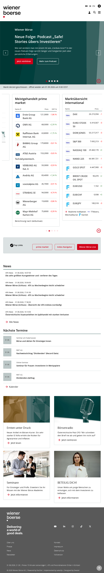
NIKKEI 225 (69, 158)
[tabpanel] (52, 52)
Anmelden (89, 12)
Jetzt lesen (16, 442)
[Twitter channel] (90, 526)
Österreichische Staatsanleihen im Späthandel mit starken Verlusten (37, 314)
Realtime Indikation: (68, 211)
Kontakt (57, 542)
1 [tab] (46, 81)
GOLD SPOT (70, 167)
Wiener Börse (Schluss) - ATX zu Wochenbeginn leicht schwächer (34, 285)
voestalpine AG (21, 184)
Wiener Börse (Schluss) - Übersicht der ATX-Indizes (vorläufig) (33, 305)
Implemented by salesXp (53, 570)
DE (86, 6)
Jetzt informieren (19, 494)
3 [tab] (52, 81)
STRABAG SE (20, 192)
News (9, 550)
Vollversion (58, 554)
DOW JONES (70, 132)
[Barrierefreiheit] (99, 6)
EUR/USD (68, 186)
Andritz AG (19, 175)
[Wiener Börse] (12, 11)
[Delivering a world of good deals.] (15, 531)
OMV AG (18, 124)
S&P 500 (68, 141)
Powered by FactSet (34, 570)
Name (8, 109)
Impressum (58, 546)
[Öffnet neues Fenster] (77, 464)
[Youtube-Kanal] (55, 526)
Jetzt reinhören (24, 61)
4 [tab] (54, 81)
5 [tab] (57, 81)
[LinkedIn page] (64, 526)
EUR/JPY (68, 203)
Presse (9, 546)
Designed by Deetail (71, 570)
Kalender (13, 386)
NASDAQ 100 (70, 150)
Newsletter (11, 554)
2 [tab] (49, 81)
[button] (5, 53)
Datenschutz (59, 550)
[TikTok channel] (81, 526)
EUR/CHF (68, 194)
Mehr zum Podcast (48, 61)
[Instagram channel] (73, 526)
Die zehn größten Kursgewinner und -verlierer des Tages (31, 275)
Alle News (14, 321)
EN (93, 6)
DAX (66, 114)
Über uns (10, 542)
